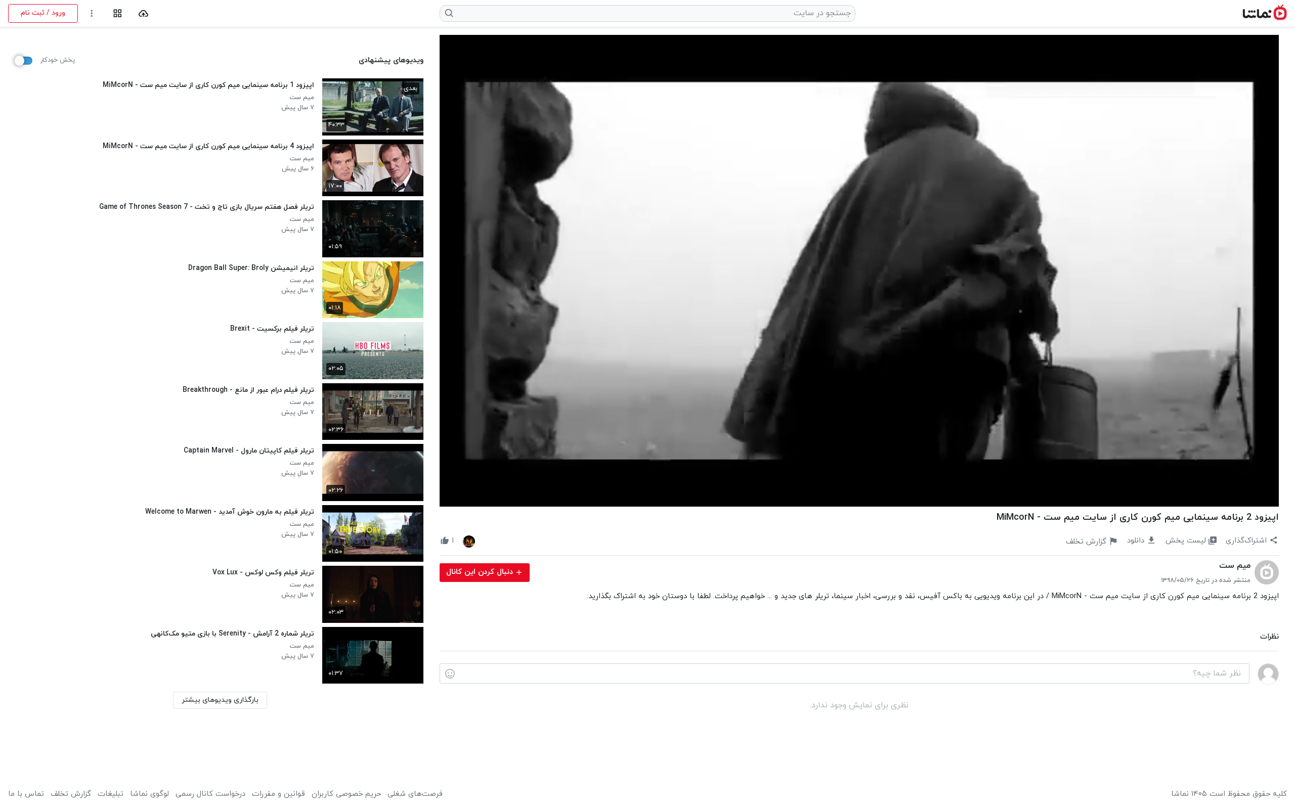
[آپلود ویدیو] (143, 13)
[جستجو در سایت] (449, 13)
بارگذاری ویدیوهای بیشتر (220, 700)
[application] (859, 271)
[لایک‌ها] (469, 541)
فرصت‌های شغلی (415, 794)
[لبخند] (450, 674)
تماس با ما (26, 794)
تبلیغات (110, 794)
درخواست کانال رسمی (210, 794)
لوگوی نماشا (149, 794)
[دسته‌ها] (118, 13)
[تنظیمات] (92, 13)
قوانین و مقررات (278, 794)
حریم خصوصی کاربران (346, 794)
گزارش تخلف (71, 794)
